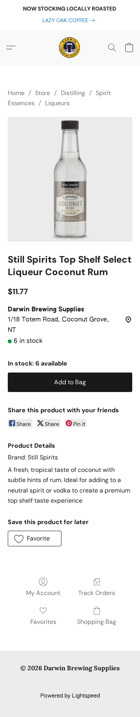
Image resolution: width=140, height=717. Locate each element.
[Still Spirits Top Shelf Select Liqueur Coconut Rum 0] (70, 179)
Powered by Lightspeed (70, 696)
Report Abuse (70, 682)
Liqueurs (57, 103)
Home (16, 93)
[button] (70, 47)
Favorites (43, 622)
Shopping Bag (96, 622)
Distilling (73, 93)
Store (42, 93)
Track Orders (96, 593)
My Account (43, 593)
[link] (70, 20)
